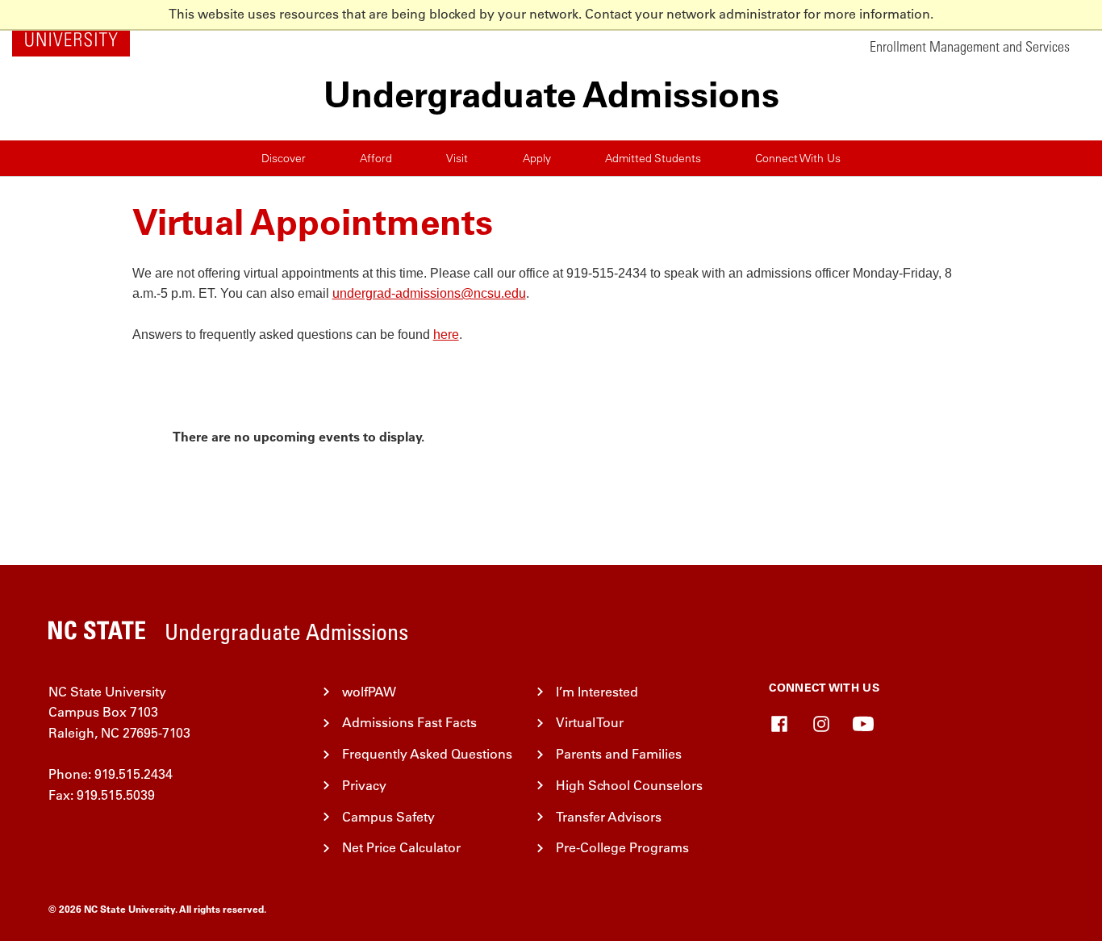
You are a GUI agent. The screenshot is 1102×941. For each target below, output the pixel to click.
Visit (457, 158)
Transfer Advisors (609, 817)
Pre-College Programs (622, 847)
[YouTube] (863, 724)
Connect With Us (798, 158)
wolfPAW (369, 692)
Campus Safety (388, 817)
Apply (537, 158)
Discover (283, 158)
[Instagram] (821, 724)
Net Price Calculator (401, 847)
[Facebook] (779, 724)
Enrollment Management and (971, 46)
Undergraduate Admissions (551, 94)
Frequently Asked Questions (427, 754)
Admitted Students (653, 158)
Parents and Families (619, 754)
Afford (376, 158)
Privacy (364, 785)
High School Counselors (629, 785)
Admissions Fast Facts (409, 722)
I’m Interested (597, 692)
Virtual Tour (590, 722)
